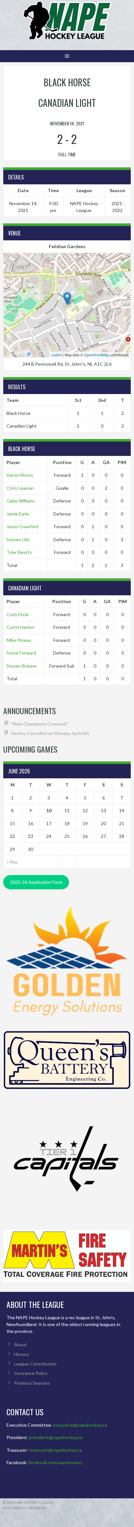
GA (106, 462)
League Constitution (35, 1363)
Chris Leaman (20, 488)
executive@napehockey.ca (80, 1425)
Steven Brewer (22, 666)
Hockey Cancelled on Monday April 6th (50, 733)
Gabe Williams (21, 500)
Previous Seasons (32, 1383)
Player (13, 462)
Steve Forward (21, 653)
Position (62, 462)
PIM (122, 462)
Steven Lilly (18, 539)
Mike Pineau (19, 640)
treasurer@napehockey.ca (55, 1450)
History (21, 1354)
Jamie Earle (18, 513)
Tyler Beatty (19, 552)
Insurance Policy (30, 1373)
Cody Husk (18, 614)
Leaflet (56, 354)
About (20, 1344)
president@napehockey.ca (56, 1437)
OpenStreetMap (96, 354)
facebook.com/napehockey (55, 1462)
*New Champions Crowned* (39, 724)
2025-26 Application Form (36, 882)
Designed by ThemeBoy (24, 1508)
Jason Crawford (22, 526)
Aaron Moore (20, 475)
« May (12, 862)
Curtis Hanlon (20, 627)
